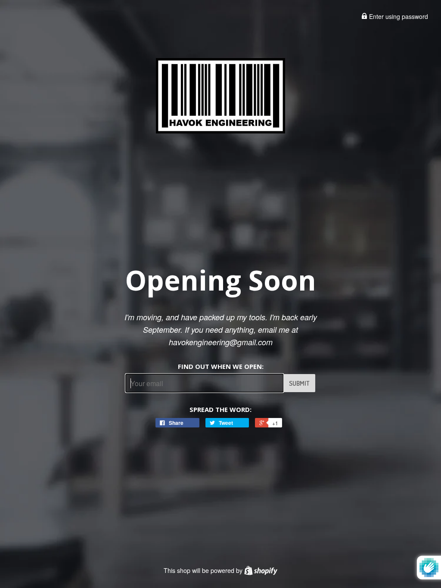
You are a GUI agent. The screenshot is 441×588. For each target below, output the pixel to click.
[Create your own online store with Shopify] (260, 570)
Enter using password (397, 16)
